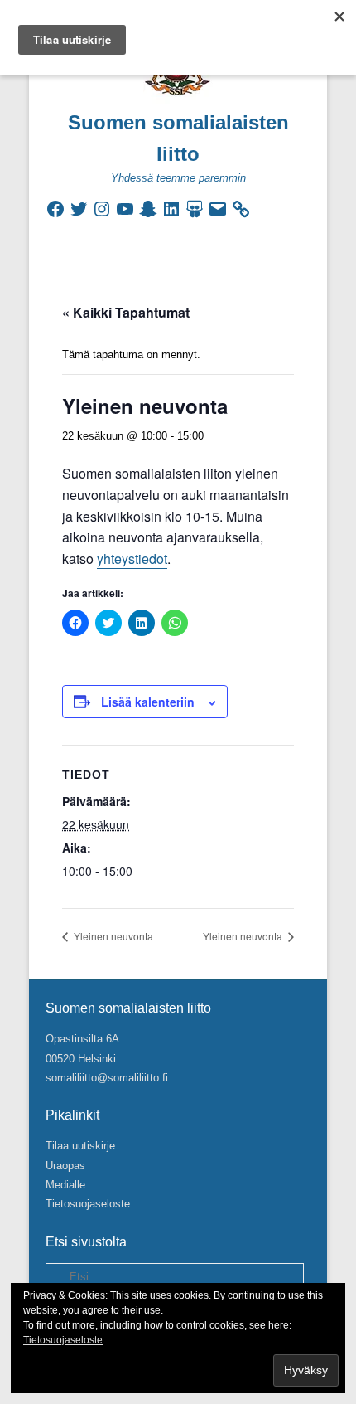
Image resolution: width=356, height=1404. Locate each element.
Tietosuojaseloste (88, 1204)
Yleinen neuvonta (112, 936)
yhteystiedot (132, 558)
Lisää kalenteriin (148, 701)
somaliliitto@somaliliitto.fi (107, 1077)
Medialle (65, 1184)
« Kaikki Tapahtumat (126, 312)
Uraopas (65, 1165)
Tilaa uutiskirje (80, 1145)
